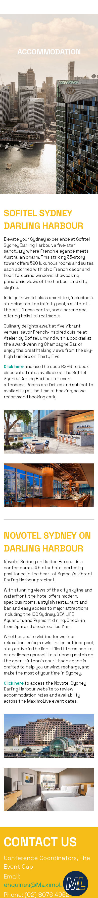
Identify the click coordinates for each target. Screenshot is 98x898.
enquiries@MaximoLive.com (44, 885)
